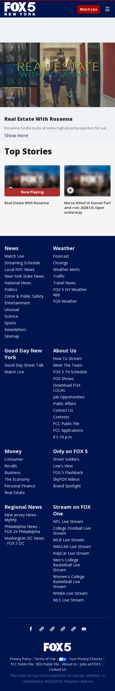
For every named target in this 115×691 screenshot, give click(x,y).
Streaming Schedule (22, 262)
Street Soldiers (66, 459)
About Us (64, 350)
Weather (64, 248)
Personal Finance (19, 485)
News (11, 248)
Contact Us (63, 410)
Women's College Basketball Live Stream (69, 581)
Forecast (61, 256)
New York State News (24, 276)
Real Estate (14, 492)
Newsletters (15, 329)
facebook (31, 629)
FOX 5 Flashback (68, 472)
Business (12, 472)
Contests (61, 416)
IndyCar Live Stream (71, 553)
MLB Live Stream (68, 539)
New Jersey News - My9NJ (21, 517)
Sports (10, 322)
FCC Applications (68, 430)
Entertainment (17, 302)
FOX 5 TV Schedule (70, 371)
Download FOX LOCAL (66, 387)
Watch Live (88, 9)
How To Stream (67, 358)
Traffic (59, 276)
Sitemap (11, 336)
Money (12, 451)
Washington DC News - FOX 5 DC (24, 540)
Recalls (10, 465)
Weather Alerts (66, 269)
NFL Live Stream (68, 521)
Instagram (41, 629)
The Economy (17, 479)
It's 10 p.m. (63, 437)
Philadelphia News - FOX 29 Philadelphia (22, 529)
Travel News (64, 282)
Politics (10, 289)
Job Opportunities (69, 396)
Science (11, 316)
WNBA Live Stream (70, 593)
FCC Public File (66, 423)
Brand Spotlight (67, 485)
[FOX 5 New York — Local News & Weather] (20, 9)
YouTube (62, 629)
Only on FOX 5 (70, 451)
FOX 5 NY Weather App (70, 292)
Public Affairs (64, 403)
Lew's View (63, 465)
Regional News (23, 507)
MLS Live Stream (68, 600)
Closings (60, 262)
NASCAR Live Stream (72, 546)
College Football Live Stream (72, 530)
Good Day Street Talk (24, 365)
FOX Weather (65, 301)
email (84, 629)
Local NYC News (19, 269)
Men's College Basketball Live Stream (66, 564)
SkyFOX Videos (66, 479)
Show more (16, 135)
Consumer (13, 459)
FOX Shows (63, 378)
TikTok (52, 629)
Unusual (11, 309)
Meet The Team (67, 365)
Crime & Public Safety (24, 296)
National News (17, 282)
